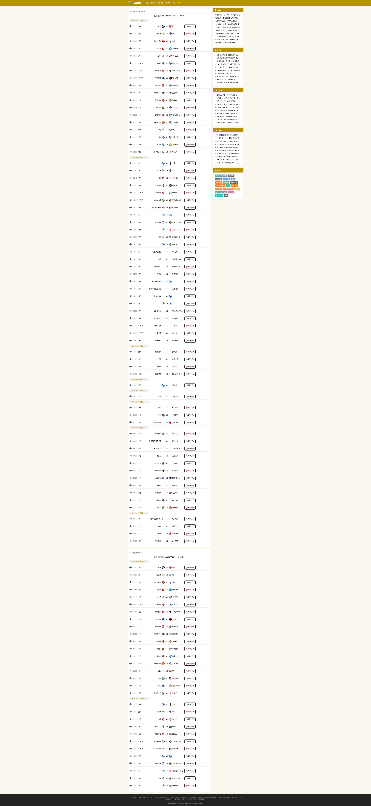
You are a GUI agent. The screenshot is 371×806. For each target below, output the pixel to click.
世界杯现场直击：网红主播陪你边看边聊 (230, 55)
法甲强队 (236, 189)
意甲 (140, 26)
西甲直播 (223, 192)
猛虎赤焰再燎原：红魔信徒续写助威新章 (230, 82)
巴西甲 (140, 63)
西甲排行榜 (219, 195)
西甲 (140, 385)
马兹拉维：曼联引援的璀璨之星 (227, 119)
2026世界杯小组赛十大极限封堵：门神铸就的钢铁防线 (232, 36)
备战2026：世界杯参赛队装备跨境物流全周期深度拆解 (232, 27)
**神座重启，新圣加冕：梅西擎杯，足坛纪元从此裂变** (233, 15)
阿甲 (140, 215)
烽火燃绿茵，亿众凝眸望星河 (226, 79)
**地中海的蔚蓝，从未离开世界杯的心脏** (230, 64)
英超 (140, 41)
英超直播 (218, 182)
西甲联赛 (231, 192)
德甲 (140, 541)
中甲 (140, 85)
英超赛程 (226, 182)
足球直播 (153, 3)
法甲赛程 (218, 189)
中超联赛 (218, 179)
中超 (140, 100)
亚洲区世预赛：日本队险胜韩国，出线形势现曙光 (233, 95)
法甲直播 (234, 185)
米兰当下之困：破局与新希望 (226, 101)
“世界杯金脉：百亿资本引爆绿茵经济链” (229, 61)
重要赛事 (168, 3)
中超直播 (223, 175)
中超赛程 (231, 175)
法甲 (140, 130)
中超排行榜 (226, 179)
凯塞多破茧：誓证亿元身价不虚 (227, 113)
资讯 (174, 3)
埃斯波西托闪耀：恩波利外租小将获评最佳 (230, 110)
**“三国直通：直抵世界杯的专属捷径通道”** (231, 67)
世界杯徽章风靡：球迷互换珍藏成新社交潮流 (231, 58)
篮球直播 (160, 3)
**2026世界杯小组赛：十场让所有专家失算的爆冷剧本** (233, 39)
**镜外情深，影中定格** (224, 73)
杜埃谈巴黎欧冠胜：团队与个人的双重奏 (230, 107)
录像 (178, 3)
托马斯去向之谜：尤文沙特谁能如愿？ (229, 104)
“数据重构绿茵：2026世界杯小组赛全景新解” (229, 33)
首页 (147, 3)
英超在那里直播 (220, 185)
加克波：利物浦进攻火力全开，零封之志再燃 (231, 98)
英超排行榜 (234, 182)
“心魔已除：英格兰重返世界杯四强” (226, 18)
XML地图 (201, 803)
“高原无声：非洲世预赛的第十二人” (226, 42)
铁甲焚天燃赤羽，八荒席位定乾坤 (226, 21)
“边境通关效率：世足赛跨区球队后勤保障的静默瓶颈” (232, 30)
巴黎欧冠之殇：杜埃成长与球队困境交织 (230, 123)
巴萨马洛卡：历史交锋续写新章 (227, 116)
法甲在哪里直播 (228, 189)
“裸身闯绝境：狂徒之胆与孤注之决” (228, 76)
